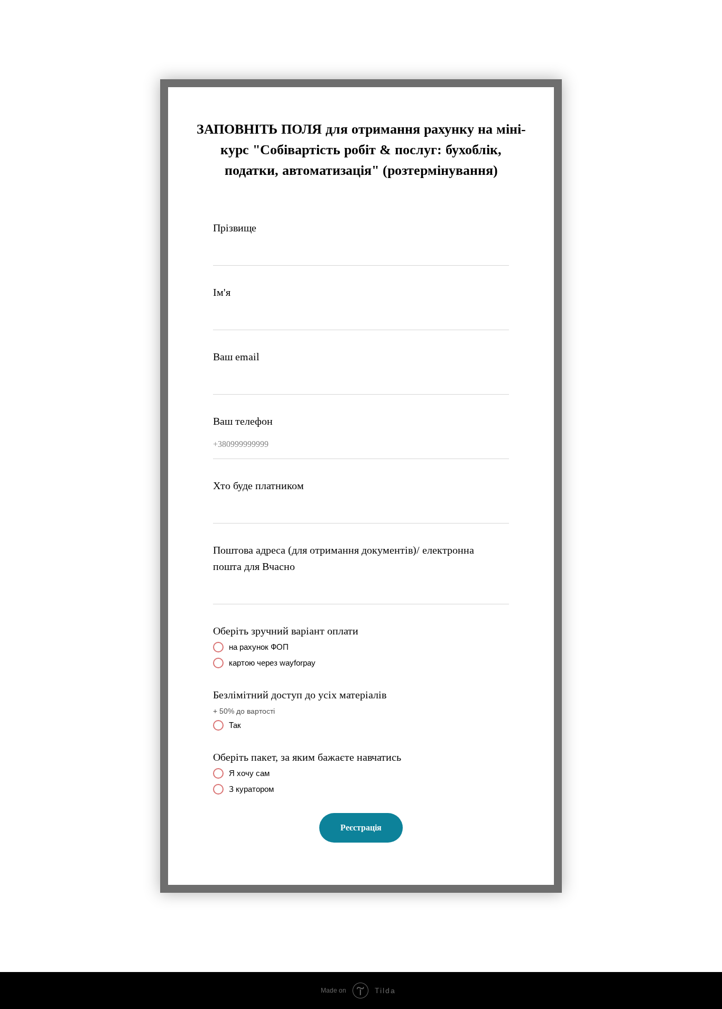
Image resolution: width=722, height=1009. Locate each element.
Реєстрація (361, 827)
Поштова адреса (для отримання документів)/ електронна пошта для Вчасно (343, 558)
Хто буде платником (258, 485)
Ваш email (236, 356)
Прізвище (234, 227)
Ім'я (221, 292)
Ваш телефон (243, 421)
